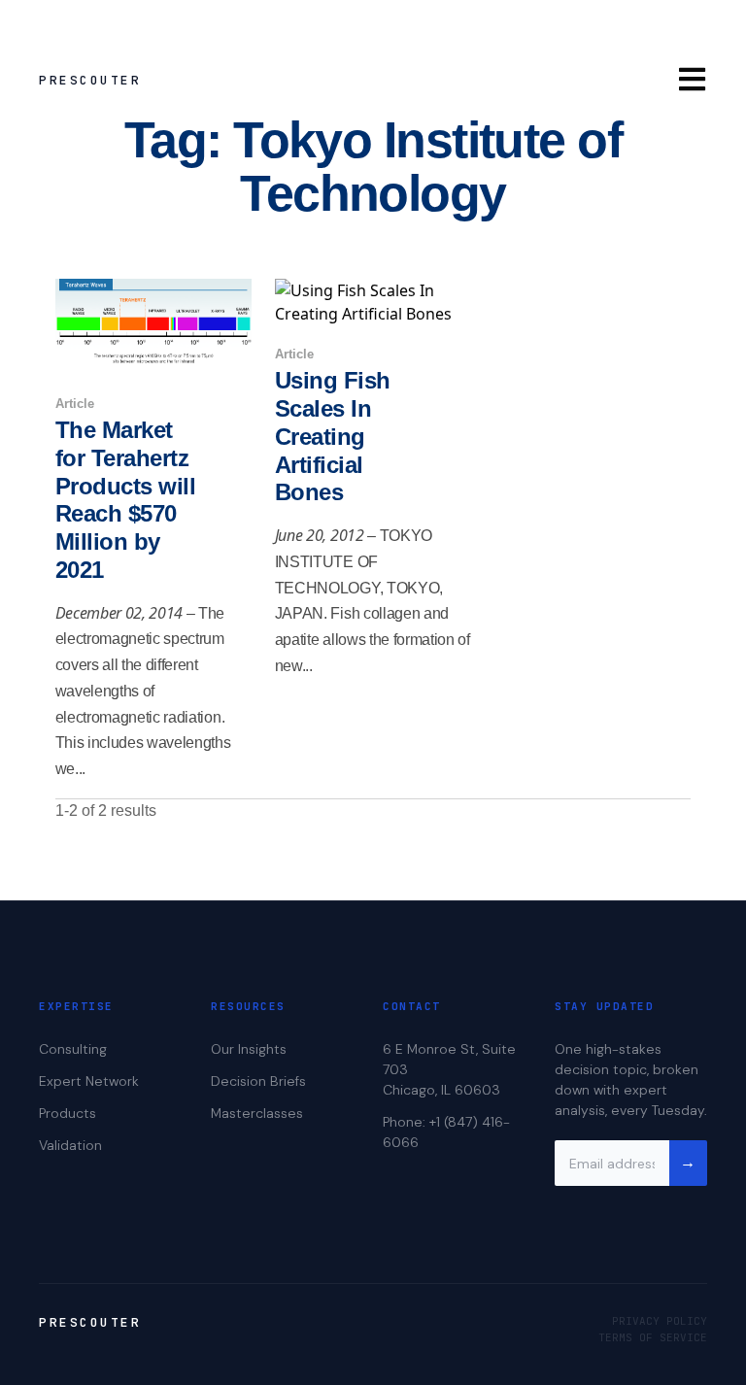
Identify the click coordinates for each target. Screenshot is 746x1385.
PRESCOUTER (90, 80)
